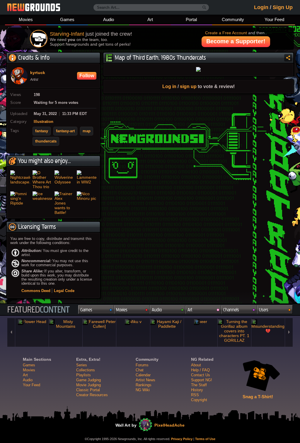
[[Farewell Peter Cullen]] (99, 324)
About (196, 365)
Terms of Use (205, 439)
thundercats (46, 141)
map (87, 131)
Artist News (145, 380)
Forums (142, 365)
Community (233, 19)
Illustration (43, 122)
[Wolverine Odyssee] (64, 179)
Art (150, 19)
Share (288, 57)
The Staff (199, 385)
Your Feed (274, 19)
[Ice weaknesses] (42, 203)
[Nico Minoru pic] (87, 203)
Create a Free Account (226, 32)
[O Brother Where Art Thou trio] (42, 179)
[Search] (204, 8)
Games (67, 19)
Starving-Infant (67, 34)
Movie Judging (88, 385)
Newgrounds (33, 7)
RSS (195, 395)
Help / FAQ (200, 370)
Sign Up (283, 7)
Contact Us (200, 375)
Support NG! (201, 380)
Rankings (143, 385)
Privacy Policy (181, 439)
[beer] (200, 321)
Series (81, 365)
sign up (188, 86)
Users (263, 309)
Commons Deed (35, 291)
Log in (169, 86)
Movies (26, 19)
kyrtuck (37, 73)
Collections (85, 370)
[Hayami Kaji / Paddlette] (167, 324)
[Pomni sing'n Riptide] (20, 203)
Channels (231, 309)
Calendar (143, 375)
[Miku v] (133, 321)
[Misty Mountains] (65, 324)
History (197, 390)
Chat (140, 370)
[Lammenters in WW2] (87, 179)
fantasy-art (65, 131)
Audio (108, 19)
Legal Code (64, 291)
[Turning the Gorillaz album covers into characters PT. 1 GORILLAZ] (234, 331)
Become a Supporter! (235, 41)
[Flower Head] (32, 321)
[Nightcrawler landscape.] (20, 179)
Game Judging (88, 380)
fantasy (41, 131)
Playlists (83, 375)
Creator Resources (92, 395)
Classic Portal (88, 390)
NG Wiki (143, 390)
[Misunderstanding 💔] (268, 326)
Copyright (199, 400)
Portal (191, 19)
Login (261, 7)
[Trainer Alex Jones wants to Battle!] (64, 203)
